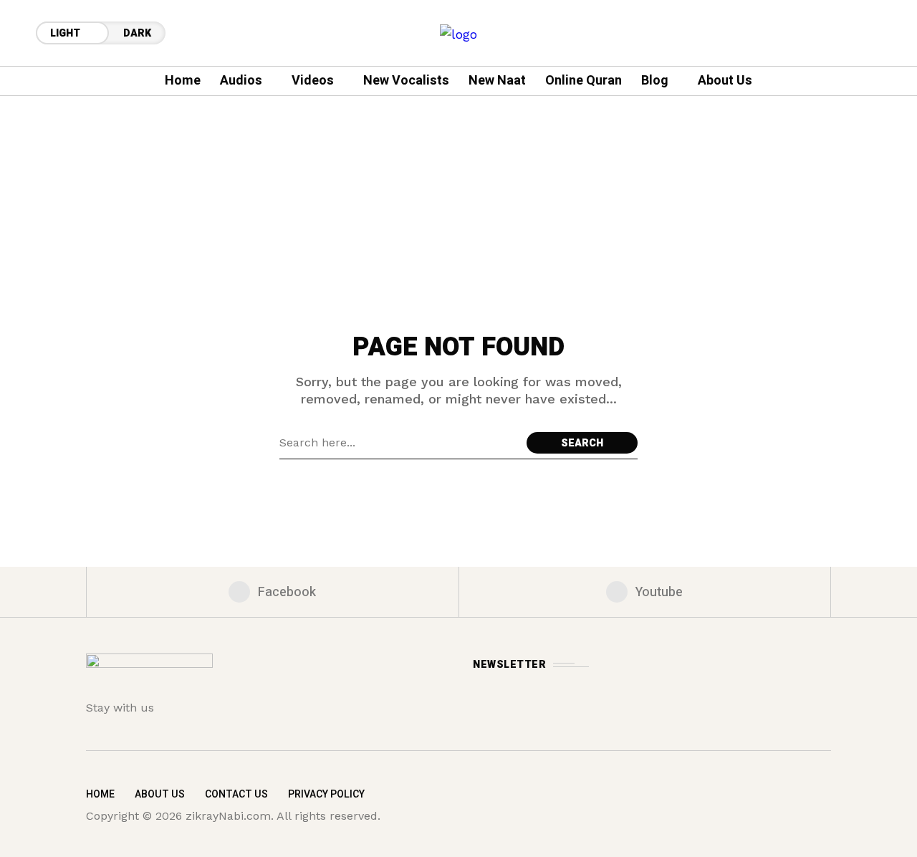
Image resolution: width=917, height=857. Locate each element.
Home (100, 794)
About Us (160, 794)
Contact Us (236, 794)
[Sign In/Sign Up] (874, 164)
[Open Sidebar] (874, 214)
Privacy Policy (326, 794)
